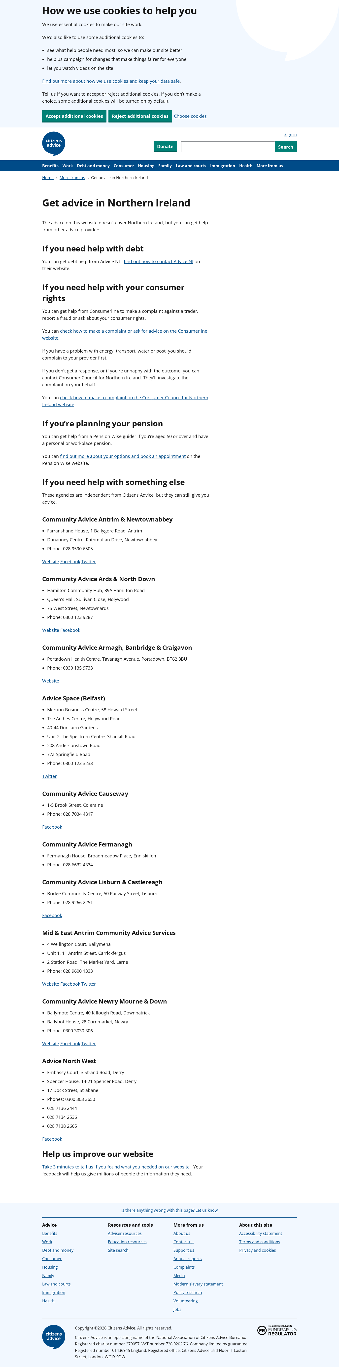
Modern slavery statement (198, 1284)
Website (50, 561)
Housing (146, 165)
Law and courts (191, 165)
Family (165, 165)
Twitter (88, 561)
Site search (118, 1250)
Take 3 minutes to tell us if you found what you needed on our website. (117, 1167)
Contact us (183, 1242)
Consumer (124, 165)
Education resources (127, 1242)
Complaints (184, 1267)
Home (48, 177)
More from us (270, 165)
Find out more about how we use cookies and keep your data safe (111, 81)
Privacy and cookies (257, 1250)
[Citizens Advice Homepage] (54, 143)
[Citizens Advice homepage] (54, 1337)
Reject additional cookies (140, 116)
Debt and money (93, 165)
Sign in (290, 134)
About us (181, 1233)
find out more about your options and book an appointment (123, 456)
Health (246, 165)
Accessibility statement (260, 1233)
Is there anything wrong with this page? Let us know (169, 1210)
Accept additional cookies (74, 116)
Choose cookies (190, 116)
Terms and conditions (259, 1242)
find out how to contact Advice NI (158, 261)
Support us (183, 1250)
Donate (165, 146)
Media (179, 1275)
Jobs (177, 1309)
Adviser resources (125, 1233)
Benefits (50, 165)
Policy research (187, 1292)
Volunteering (185, 1301)
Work (68, 165)
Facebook (70, 561)
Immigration (222, 165)
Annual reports (187, 1258)
